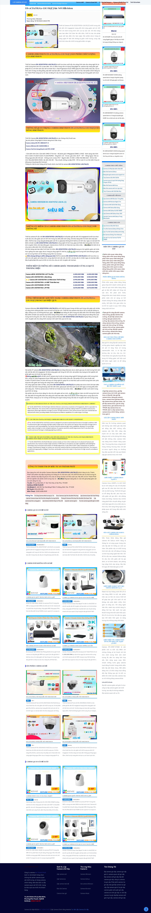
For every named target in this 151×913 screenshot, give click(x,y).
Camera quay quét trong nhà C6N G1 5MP (40, 597)
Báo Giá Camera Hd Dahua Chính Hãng (114, 533)
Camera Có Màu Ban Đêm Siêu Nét (113, 168)
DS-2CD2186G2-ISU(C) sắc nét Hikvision (75, 697)
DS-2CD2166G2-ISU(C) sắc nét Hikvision (39, 741)
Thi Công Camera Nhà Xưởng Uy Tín (44, 495)
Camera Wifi (80, 2)
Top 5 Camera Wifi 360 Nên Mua (112, 191)
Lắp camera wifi (62, 874)
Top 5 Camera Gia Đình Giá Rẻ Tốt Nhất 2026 (114, 385)
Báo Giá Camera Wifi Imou (111, 185)
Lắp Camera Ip (61, 879)
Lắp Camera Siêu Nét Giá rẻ (111, 226)
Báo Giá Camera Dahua (110, 171)
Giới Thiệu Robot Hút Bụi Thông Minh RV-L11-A (114, 587)
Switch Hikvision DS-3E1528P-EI (113, 27)
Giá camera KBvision (86, 884)
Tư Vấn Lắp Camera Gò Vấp (80, 909)
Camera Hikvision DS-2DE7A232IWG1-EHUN (111, 67)
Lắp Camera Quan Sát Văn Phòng (89, 495)
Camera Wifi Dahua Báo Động (112, 207)
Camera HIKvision (85, 874)
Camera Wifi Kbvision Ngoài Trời (112, 201)
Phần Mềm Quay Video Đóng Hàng (114, 277)
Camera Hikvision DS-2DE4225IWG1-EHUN (111, 143)
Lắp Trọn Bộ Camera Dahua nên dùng (114, 232)
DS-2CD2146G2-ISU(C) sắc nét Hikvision (75, 741)
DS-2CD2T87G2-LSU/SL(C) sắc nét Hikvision (49, 8)
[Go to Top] (146, 909)
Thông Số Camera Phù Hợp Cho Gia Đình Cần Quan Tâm (76, 498)
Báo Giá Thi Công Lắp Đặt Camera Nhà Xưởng (114, 338)
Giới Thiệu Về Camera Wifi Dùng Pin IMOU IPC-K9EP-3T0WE (114, 641)
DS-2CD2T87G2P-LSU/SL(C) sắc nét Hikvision (41, 541)
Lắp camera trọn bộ (63, 884)
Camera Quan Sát (91, 2)
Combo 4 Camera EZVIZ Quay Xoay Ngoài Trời (78, 597)
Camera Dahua (85, 879)
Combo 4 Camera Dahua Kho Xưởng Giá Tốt (77, 645)
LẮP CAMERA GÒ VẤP (20, 2)
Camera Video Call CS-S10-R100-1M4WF (39, 796)
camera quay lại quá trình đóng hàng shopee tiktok (114, 181)
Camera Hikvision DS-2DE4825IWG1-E (111, 105)
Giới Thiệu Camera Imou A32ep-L (113, 478)
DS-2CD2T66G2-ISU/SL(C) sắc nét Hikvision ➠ (41, 697)
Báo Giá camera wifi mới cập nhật (113, 188)
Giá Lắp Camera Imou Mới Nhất (114, 418)
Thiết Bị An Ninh (135, 2)
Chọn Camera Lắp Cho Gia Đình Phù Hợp (67, 495)
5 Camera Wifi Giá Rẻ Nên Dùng (112, 204)
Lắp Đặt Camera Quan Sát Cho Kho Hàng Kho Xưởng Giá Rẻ (42, 498)
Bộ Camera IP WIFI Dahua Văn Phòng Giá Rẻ (41, 645)
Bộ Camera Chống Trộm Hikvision (113, 234)
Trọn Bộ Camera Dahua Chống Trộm (113, 229)
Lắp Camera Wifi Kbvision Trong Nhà (113, 199)
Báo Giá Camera (62, 888)
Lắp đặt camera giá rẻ (71, 501)
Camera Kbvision (85, 888)
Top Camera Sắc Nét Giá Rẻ (111, 177)
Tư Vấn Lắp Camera (105, 2)
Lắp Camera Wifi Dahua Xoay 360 (113, 213)
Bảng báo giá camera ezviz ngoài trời (114, 174)
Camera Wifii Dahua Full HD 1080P (113, 210)
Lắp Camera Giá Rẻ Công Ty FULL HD (53, 501)
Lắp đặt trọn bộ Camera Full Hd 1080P (112, 238)
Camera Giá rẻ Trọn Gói (120, 2)
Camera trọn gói (62, 893)
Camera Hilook (84, 893)
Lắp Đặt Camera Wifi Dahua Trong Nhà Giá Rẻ (113, 217)
